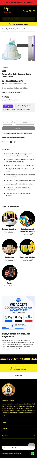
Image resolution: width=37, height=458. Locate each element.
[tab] (5, 149)
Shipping (4, 99)
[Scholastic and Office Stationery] (27, 219)
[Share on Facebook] (11, 142)
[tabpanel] (18, 175)
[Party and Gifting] (27, 247)
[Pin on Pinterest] (14, 142)
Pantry (10, 283)
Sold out (25, 122)
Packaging (9, 257)
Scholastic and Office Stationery (27, 230)
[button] (30, 11)
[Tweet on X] (7, 142)
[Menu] (34, 11)
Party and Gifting (27, 257)
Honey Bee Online (9, 453)
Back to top (18, 375)
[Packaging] (10, 247)
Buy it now (18, 128)
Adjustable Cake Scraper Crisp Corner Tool (15, 29)
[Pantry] (10, 273)
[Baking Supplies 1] (10, 219)
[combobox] (18, 19)
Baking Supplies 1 (9, 229)
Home (3, 29)
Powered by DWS (18, 453)
